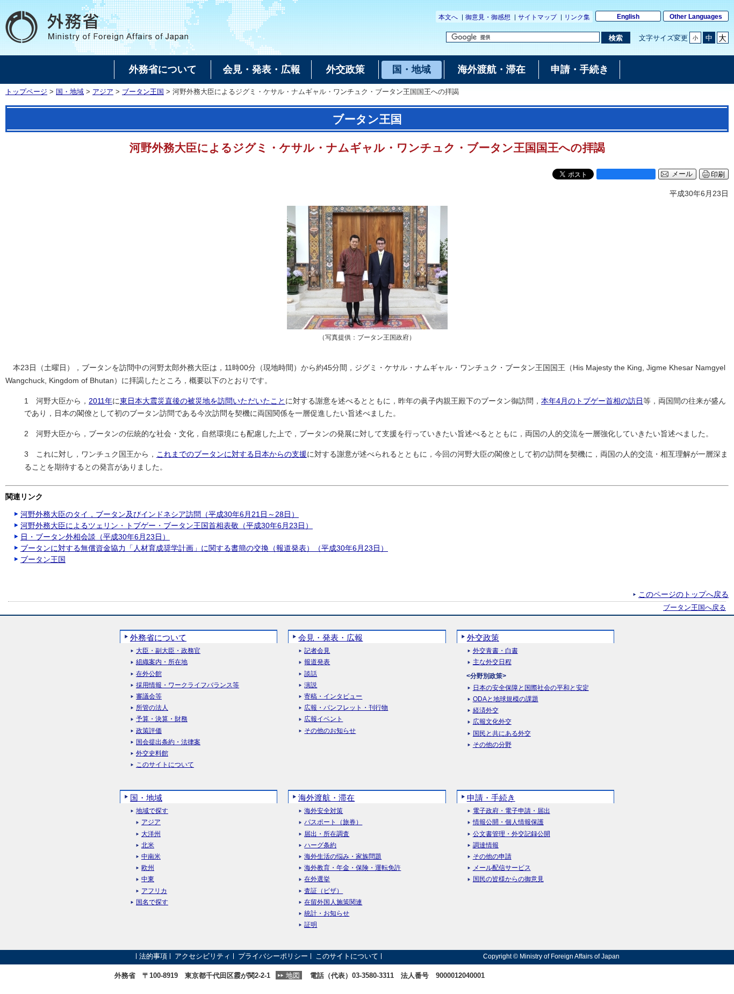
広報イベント (323, 719)
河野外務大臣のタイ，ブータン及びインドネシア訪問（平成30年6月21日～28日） (159, 514)
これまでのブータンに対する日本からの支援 (231, 454)
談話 (310, 674)
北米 (147, 845)
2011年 (100, 401)
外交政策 (483, 637)
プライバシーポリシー (273, 956)
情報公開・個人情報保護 (508, 822)
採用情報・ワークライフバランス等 (187, 685)
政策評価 (149, 731)
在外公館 (149, 674)
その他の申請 (492, 856)
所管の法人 (152, 707)
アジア (102, 92)
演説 (310, 685)
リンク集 (577, 17)
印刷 (718, 174)
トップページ (26, 92)
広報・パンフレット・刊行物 (346, 707)
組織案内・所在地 (162, 662)
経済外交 (486, 710)
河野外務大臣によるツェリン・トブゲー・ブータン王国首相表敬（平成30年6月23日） (166, 525)
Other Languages (696, 16)
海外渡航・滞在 (326, 797)
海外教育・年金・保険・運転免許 (352, 868)
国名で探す (152, 902)
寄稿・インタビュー (333, 696)
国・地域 (70, 92)
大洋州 (151, 834)
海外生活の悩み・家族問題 (343, 856)
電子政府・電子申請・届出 (511, 811)
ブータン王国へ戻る (694, 607)
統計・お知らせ (326, 913)
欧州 (147, 868)
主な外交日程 (492, 662)
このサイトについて (165, 764)
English (628, 16)
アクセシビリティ (203, 956)
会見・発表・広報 (330, 637)
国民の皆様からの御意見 (508, 879)
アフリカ (154, 891)
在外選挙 (317, 879)
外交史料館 (152, 753)
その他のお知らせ (330, 731)
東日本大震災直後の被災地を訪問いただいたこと (202, 401)
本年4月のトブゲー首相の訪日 (592, 401)
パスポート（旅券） (333, 822)
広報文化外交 (492, 721)
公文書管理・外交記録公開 (511, 834)
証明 (310, 924)
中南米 (151, 856)
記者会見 (317, 650)
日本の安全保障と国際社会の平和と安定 (531, 688)
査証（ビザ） (323, 891)
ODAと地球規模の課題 (505, 699)
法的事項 (153, 956)
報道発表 (317, 662)
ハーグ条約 (320, 845)
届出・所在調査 (326, 834)
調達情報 (486, 845)
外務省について (158, 637)
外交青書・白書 (495, 650)
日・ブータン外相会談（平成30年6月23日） (95, 536)
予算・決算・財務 (162, 719)
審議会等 (149, 696)
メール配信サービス (502, 868)
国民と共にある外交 (502, 733)
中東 (147, 879)
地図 (293, 975)
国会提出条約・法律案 (168, 742)
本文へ (448, 17)
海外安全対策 (323, 811)
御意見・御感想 (487, 17)
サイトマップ (537, 17)
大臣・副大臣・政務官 (168, 650)
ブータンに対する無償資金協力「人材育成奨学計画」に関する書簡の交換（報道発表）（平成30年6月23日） (204, 548)
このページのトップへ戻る (683, 594)
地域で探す (152, 811)
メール (682, 174)
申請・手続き (491, 797)
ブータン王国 (143, 92)
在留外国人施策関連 (333, 902)
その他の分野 (492, 744)
